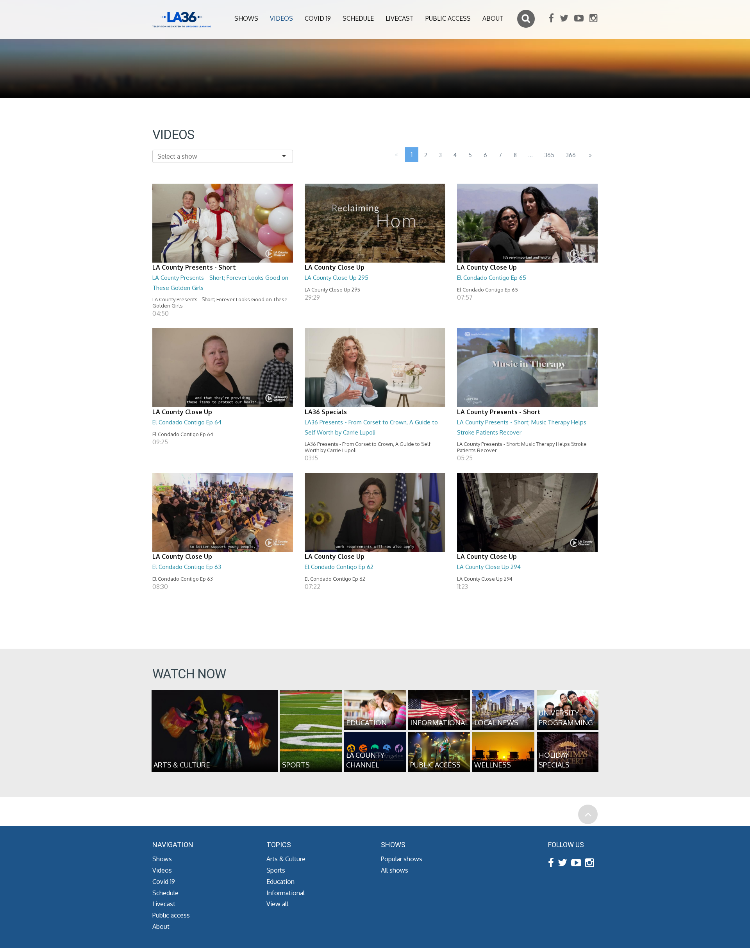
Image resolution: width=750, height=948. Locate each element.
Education (280, 881)
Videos (281, 18)
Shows (246, 18)
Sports (275, 870)
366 (571, 155)
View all (277, 904)
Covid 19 (318, 18)
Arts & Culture (285, 859)
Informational (285, 893)
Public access (448, 18)
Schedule (358, 18)
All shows (394, 870)
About (493, 18)
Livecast (400, 18)
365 (549, 155)
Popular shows (401, 859)
